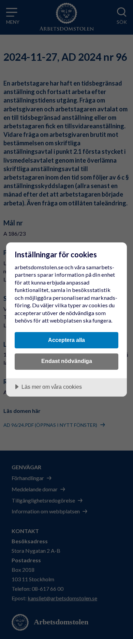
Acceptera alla (66, 340)
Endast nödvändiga (66, 361)
